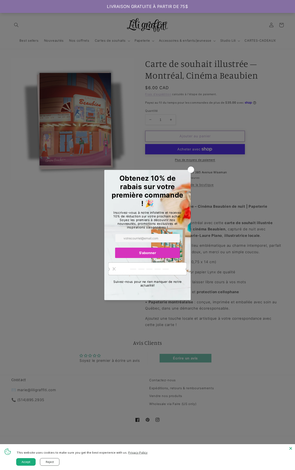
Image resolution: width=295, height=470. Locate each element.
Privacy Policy (138, 452)
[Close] (291, 448)
